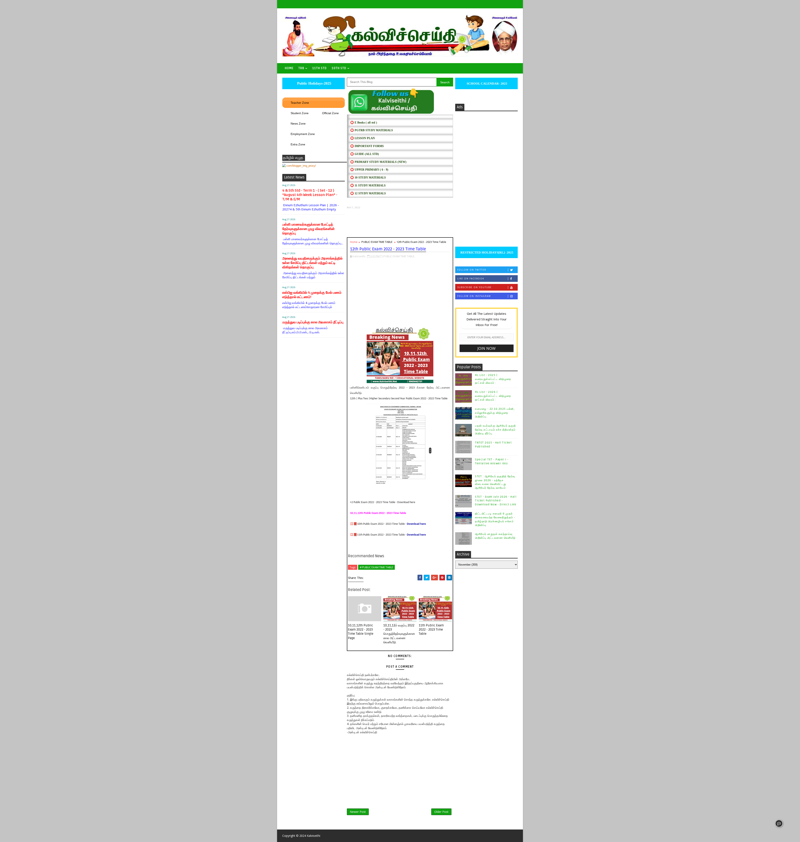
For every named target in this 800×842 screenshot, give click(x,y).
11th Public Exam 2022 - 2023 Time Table (431, 629)
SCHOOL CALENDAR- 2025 (486, 83)
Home (289, 68)
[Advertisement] (400, 223)
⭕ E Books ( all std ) (363, 122)
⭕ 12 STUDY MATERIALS (368, 193)
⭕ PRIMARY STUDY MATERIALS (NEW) (378, 162)
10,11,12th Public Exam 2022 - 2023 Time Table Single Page (360, 631)
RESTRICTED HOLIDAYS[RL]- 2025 (486, 252)
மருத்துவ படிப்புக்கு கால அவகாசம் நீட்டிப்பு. (313, 322)
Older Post (441, 812)
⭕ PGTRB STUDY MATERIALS (371, 130)
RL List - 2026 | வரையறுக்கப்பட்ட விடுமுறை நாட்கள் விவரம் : (493, 395)
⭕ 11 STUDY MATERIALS (368, 185)
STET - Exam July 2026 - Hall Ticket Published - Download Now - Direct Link (495, 500)
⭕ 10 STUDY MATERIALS (368, 177)
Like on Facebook (470, 278)
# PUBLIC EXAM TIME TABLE (376, 567)
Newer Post (358, 812)
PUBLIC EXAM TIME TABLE (376, 242)
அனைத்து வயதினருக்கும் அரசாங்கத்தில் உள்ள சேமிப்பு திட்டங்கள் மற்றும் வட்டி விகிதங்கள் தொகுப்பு (312, 262)
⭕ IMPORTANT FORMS (367, 146)
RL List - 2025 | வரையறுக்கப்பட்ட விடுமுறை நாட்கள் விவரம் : (493, 379)
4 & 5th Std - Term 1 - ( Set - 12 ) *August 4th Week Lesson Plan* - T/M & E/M (309, 194)
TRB (301, 68)
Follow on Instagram (474, 296)
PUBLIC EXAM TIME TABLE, (399, 256)
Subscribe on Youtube (474, 287)
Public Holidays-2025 (313, 83)
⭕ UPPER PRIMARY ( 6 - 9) (369, 169)
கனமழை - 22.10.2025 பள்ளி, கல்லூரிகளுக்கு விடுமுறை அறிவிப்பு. (495, 412)
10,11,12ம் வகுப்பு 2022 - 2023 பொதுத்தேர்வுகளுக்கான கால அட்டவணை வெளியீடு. (399, 633)
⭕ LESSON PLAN (362, 138)
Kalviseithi (313, 836)
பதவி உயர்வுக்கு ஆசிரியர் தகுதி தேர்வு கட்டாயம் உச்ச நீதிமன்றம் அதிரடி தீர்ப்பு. (495, 429)
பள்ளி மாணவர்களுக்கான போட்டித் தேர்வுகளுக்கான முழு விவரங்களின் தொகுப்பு (308, 228)
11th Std (319, 68)
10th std (339, 68)
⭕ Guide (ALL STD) (364, 154)
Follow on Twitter (471, 269)
